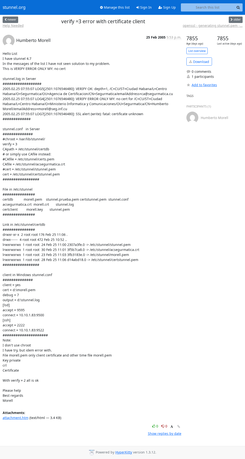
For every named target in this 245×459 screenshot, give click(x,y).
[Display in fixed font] (171, 427)
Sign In (145, 7)
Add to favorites (204, 85)
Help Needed (13, 25)
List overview (197, 51)
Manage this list (116, 7)
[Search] (238, 7)
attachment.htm (15, 417)
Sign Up (169, 7)
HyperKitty (123, 452)
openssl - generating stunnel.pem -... (213, 25)
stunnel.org (14, 7)
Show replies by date (164, 433)
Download (200, 61)
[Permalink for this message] (178, 426)
